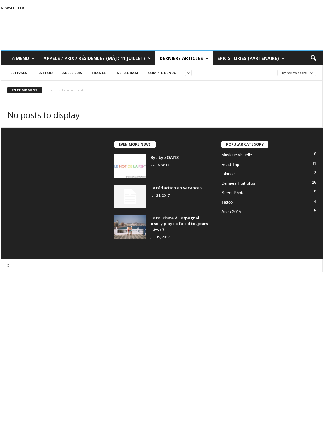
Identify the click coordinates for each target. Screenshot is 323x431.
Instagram (126, 72)
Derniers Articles (181, 58)
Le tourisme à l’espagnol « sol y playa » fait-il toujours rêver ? (179, 223)
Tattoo (45, 72)
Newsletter (12, 7)
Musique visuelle (236, 155)
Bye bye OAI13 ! (165, 157)
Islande (228, 174)
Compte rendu (162, 72)
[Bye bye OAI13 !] (130, 166)
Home (52, 90)
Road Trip (230, 164)
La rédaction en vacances (176, 187)
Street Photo (232, 192)
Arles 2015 (72, 72)
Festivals (18, 72)
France (99, 72)
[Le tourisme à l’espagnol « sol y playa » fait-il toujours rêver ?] (130, 227)
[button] (313, 58)
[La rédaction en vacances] (130, 196)
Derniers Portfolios (238, 183)
